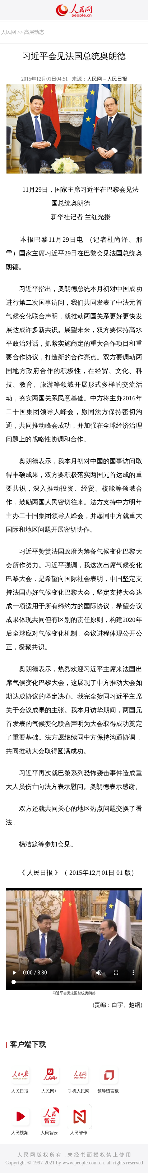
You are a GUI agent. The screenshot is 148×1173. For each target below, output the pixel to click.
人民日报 (19, 1091)
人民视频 (19, 1132)
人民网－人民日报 (107, 79)
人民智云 (49, 1132)
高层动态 (34, 32)
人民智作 (78, 1132)
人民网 (8, 32)
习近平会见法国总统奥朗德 (74, 993)
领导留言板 (108, 1091)
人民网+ (49, 1091)
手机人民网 (78, 1091)
